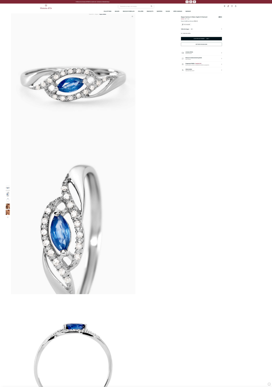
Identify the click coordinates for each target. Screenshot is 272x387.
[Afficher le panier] (234, 6)
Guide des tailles (187, 33)
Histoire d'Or (91, 14)
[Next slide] (8, 217)
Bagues (96, 14)
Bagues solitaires (103, 14)
